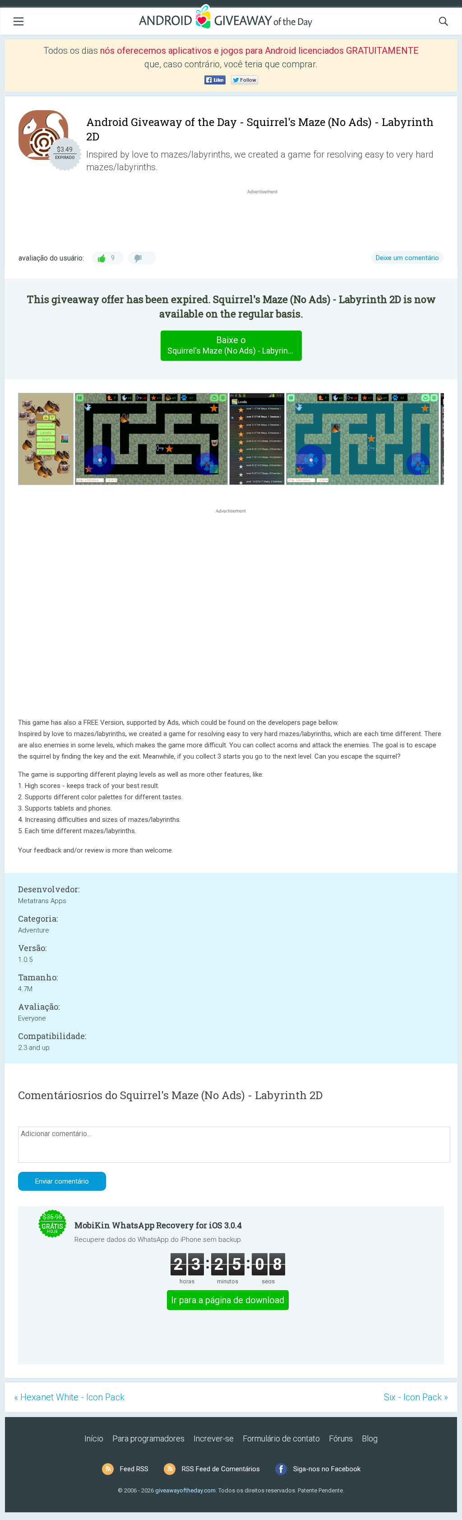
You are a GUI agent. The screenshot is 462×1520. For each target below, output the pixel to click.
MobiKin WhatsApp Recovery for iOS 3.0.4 (158, 1225)
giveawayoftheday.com (185, 1490)
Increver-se (214, 1438)
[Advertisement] (267, 217)
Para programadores (148, 1438)
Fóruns (341, 1438)
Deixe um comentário (407, 258)
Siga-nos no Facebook (326, 1469)
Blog (370, 1438)
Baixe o (234, 345)
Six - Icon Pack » (416, 1397)
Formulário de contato (281, 1438)
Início (93, 1438)
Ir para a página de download (227, 1300)
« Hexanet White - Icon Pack (69, 1397)
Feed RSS (134, 1469)
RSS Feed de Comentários (221, 1469)
